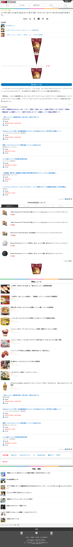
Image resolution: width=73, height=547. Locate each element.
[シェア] (34, 19)
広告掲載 (32, 537)
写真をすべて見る (37, 84)
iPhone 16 (13, 455)
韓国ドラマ (51, 455)
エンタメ (51, 5)
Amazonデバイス (9, 206)
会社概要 (37, 537)
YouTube (51, 534)
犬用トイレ (61, 206)
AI (34, 455)
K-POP (58, 455)
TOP (36, 529)
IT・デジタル (22, 5)
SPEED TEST (36, 5)
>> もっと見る (68, 261)
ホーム (7, 5)
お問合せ (27, 537)
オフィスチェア (27, 206)
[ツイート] (30, 19)
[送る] (38, 19)
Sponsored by (61, 199)
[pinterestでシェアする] (43, 19)
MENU (66, 1)
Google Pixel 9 (41, 455)
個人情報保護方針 (44, 537)
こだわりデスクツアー (25, 455)
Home (21, 534)
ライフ (65, 5)
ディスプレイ (44, 206)
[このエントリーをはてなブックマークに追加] (47, 19)
